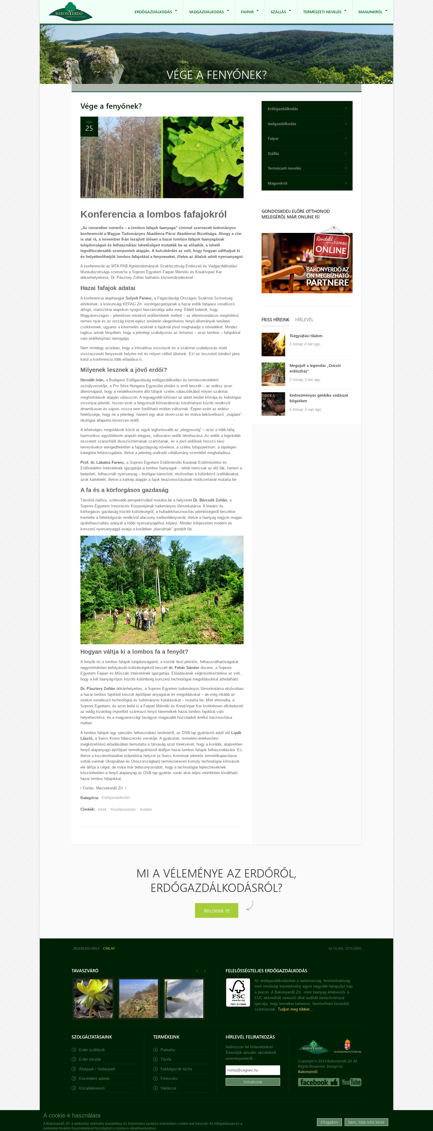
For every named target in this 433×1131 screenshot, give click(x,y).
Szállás (275, 16)
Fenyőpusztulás (123, 809)
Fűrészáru (169, 1078)
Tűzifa (166, 1059)
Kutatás (146, 809)
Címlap (109, 948)
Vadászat (168, 1088)
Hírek (102, 809)
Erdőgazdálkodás (150, 16)
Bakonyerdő (308, 1072)
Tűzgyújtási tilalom (306, 335)
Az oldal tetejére (344, 948)
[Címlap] (71, 11)
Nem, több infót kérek (366, 1122)
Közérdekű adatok (94, 1078)
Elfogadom (329, 1122)
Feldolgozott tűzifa (176, 1069)
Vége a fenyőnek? (111, 105)
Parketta (168, 1050)
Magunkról (367, 16)
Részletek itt (216, 910)
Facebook (318, 1082)
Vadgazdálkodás (203, 16)
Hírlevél (304, 319)
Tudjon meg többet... (295, 1009)
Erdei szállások (92, 1050)
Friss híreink (275, 319)
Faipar (244, 16)
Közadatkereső (92, 1088)
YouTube (351, 1082)
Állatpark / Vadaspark (97, 1069)
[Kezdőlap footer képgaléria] (93, 1018)
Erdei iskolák (90, 1059)
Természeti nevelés (319, 16)
